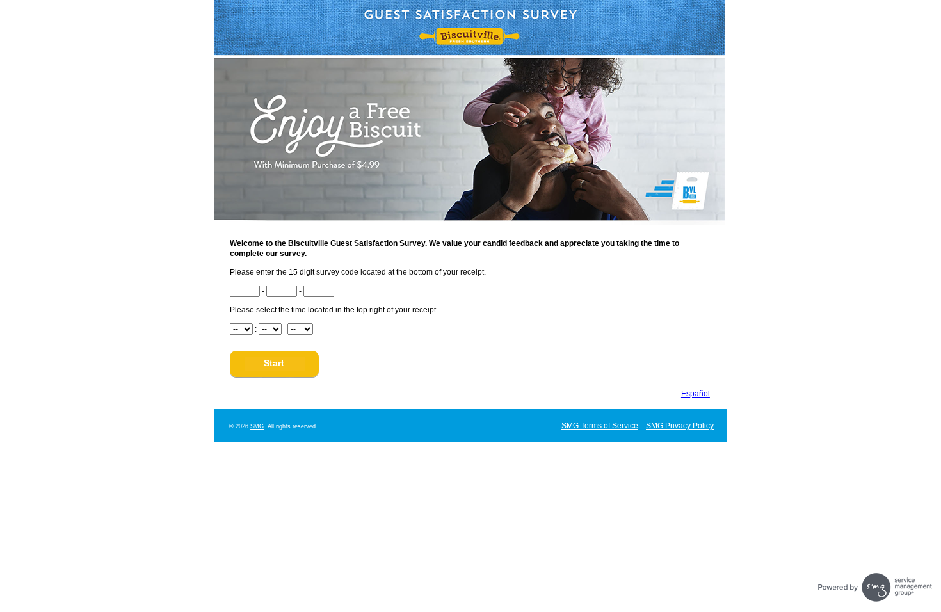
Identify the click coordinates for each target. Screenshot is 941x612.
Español (695, 393)
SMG (257, 426)
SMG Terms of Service (599, 425)
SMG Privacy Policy (680, 425)
